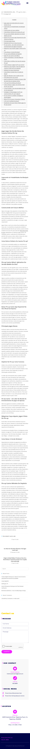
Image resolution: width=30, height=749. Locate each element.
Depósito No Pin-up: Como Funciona (13, 43)
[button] (27, 2)
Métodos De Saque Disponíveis (11, 70)
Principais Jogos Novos (9, 41)
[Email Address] (15, 668)
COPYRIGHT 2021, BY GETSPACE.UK (15, 746)
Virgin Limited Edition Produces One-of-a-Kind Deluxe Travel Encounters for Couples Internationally (15, 559)
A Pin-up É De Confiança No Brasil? (12, 83)
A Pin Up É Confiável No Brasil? (11, 101)
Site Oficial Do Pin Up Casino (11, 77)
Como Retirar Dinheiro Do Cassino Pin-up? (14, 32)
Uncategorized (7, 14)
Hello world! (16, 598)
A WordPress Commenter (7, 598)
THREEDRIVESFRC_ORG (9, 12)
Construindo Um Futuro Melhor (11, 30)
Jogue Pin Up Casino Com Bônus (12, 55)
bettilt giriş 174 (5, 583)
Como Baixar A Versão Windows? (12, 52)
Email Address (15, 672)
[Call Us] (15, 678)
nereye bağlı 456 (5, 581)
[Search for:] (15, 568)
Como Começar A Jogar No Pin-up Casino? (14, 64)
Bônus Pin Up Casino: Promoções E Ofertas (14, 99)
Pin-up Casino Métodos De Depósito (13, 54)
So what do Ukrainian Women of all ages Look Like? (15, 549)
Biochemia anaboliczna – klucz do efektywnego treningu (14, 590)
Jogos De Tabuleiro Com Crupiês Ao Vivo (13, 75)
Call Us (15, 681)
